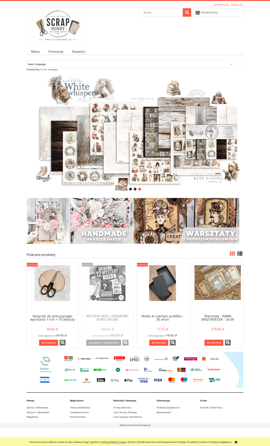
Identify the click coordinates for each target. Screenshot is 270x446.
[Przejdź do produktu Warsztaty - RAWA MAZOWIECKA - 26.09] (218, 288)
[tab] (130, 189)
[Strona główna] (58, 25)
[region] (135, 133)
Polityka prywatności (168, 407)
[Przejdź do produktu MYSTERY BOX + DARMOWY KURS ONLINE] (107, 288)
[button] (63, 343)
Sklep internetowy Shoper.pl (135, 425)
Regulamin (32, 417)
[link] (135, 133)
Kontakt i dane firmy (211, 407)
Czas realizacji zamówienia (127, 417)
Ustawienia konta (79, 412)
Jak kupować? (164, 412)
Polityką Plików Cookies (114, 442)
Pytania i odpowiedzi (38, 412)
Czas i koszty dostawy (125, 412)
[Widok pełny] (239, 253)
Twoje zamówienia (80, 407)
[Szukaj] (187, 12)
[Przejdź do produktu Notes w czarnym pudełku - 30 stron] (162, 288)
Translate (53, 69)
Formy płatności (122, 407)
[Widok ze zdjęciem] (232, 253)
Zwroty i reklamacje (37, 407)
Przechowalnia (78, 417)
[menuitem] (35, 51)
